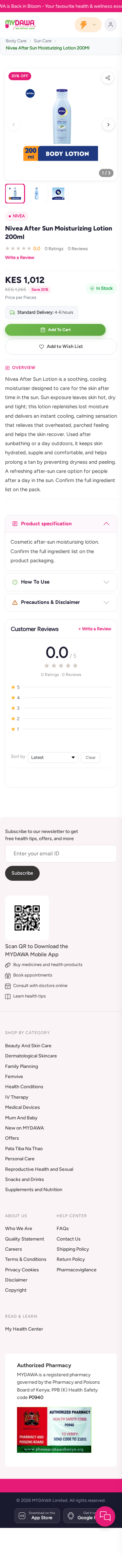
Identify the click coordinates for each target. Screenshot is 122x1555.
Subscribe (22, 873)
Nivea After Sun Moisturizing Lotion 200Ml (47, 47)
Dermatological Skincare (31, 1056)
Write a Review (19, 257)
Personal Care (20, 1159)
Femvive (14, 1076)
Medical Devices (22, 1107)
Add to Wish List (65, 346)
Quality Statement (24, 1239)
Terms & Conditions (25, 1259)
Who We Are (18, 1228)
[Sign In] (110, 24)
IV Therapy (16, 1097)
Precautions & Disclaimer (50, 602)
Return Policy (71, 1259)
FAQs (63, 1228)
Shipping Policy (73, 1249)
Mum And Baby (21, 1118)
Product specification (46, 524)
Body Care (16, 40)
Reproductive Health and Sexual (39, 1169)
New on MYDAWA (24, 1128)
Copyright (15, 1290)
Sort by (18, 756)
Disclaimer (16, 1280)
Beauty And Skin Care (28, 1046)
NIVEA (19, 216)
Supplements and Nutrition (33, 1189)
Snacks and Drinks (24, 1179)
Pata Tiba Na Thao (24, 1149)
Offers (12, 1138)
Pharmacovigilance (77, 1270)
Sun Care (43, 40)
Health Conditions (24, 1087)
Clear (91, 757)
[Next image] (108, 124)
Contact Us (69, 1239)
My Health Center (24, 1329)
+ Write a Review (94, 628)
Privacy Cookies (22, 1270)
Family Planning (21, 1066)
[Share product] (108, 78)
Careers (13, 1249)
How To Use (35, 582)
